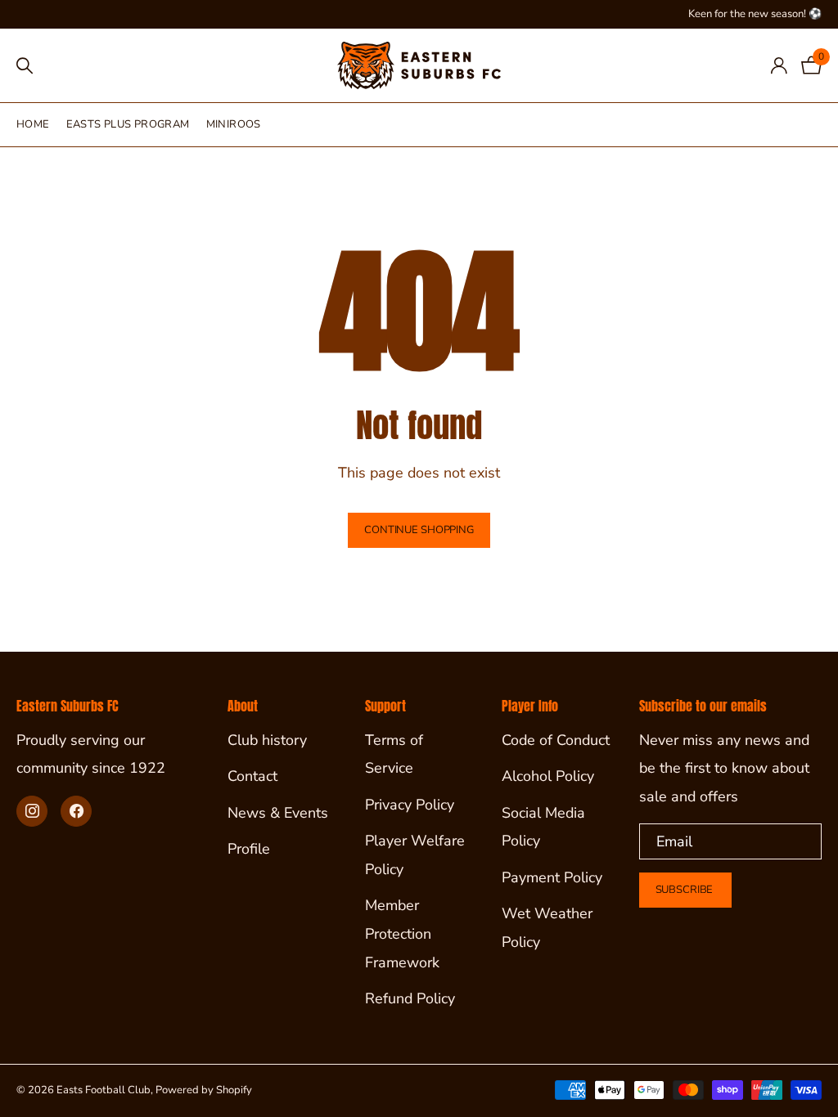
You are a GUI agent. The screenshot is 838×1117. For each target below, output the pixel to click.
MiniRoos (233, 124)
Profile (249, 849)
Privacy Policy (409, 804)
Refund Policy (410, 998)
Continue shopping (419, 530)
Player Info (530, 706)
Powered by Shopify (203, 1090)
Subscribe (686, 889)
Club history (267, 740)
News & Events (278, 813)
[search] (24, 65)
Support (385, 706)
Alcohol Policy (548, 776)
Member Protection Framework (402, 933)
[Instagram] (31, 811)
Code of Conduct (556, 740)
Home (33, 124)
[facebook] (76, 811)
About (243, 706)
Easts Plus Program (128, 124)
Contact (252, 776)
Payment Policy (552, 877)
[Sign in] (778, 65)
